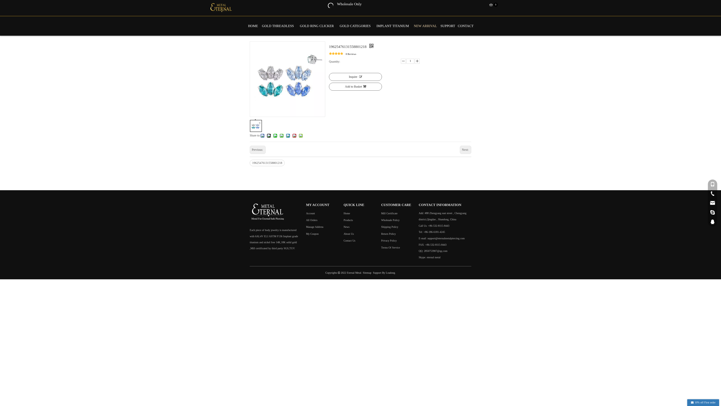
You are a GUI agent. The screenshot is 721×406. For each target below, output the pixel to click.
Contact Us (349, 240)
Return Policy (388, 234)
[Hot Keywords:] (330, 5)
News (346, 227)
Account (310, 213)
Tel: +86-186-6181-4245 (432, 232)
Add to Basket (353, 86)
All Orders (311, 220)
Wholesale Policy (390, 220)
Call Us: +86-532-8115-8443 (434, 225)
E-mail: (442, 238)
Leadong (390, 272)
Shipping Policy (389, 227)
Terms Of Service (390, 247)
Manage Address (314, 227)
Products (348, 220)
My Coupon (312, 234)
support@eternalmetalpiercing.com (446, 238)
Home (347, 213)
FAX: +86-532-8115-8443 (432, 244)
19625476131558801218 (267, 162)
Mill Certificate (389, 213)
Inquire (353, 76)
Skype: (423, 257)
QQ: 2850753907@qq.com (433, 251)
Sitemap (367, 272)
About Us (349, 234)
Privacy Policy (389, 240)
